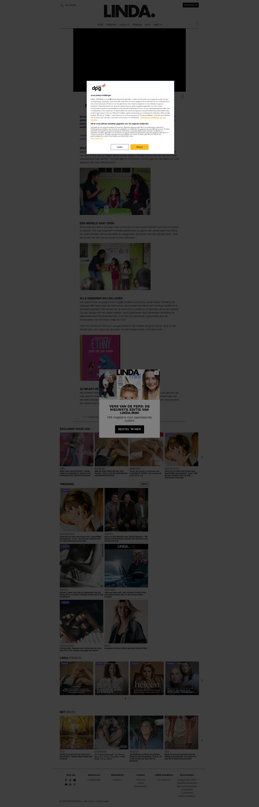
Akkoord (140, 147)
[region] (130, 117)
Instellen (120, 147)
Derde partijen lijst (97, 138)
